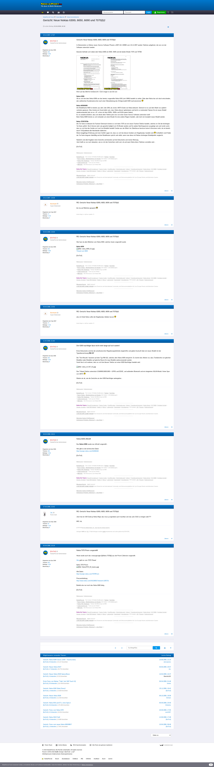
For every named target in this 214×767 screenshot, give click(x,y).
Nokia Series (146, 169)
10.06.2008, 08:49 (165, 724)
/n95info (88, 758)
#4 (172, 333)
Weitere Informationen (87, 764)
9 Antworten (52, 662)
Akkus (104, 171)
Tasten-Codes (103, 169)
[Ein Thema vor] (122, 647)
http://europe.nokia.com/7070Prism (87, 574)
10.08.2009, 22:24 (165, 660)
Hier (77, 560)
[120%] (172, 12)
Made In (99, 171)
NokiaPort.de (48, 758)
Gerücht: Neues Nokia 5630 (52, 695)
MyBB (56, 752)
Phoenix (141, 171)
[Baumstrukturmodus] (168, 27)
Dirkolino (168, 705)
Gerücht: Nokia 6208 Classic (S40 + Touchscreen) (59, 660)
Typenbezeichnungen (136, 169)
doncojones (167, 662)
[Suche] (53, 12)
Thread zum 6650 (82, 251)
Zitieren (166, 190)
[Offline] (57, 41)
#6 (172, 499)
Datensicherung (149, 171)
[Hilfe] (63, 12)
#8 (172, 634)
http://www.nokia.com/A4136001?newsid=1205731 (92, 581)
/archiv (110, 758)
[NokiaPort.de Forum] (47, 12)
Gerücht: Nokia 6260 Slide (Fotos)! (54, 688)
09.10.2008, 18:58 (165, 695)
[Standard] (168, 12)
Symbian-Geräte (161, 169)
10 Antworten (53, 712)
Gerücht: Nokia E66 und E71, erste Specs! (57, 703)
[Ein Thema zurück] (115, 647)
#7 (172, 538)
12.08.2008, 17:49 (165, 717)
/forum (57, 758)
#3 (172, 299)
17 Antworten (53, 669)
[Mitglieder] (58, 12)
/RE (82, 758)
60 (48, 523)
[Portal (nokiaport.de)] (42, 12)
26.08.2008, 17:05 (165, 710)
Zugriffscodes (111, 169)
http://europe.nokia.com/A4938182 (87, 451)
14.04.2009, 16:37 (165, 674)
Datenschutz (56, 754)
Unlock (128, 169)
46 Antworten (53, 705)
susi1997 (168, 712)
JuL (51, 512)
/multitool (96, 758)
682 (49, 52)
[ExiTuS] (45, 662)
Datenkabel (117, 171)
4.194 (49, 216)
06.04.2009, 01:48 (165, 681)
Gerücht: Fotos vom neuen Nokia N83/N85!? (57, 724)
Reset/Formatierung (92, 169)
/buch (103, 758)
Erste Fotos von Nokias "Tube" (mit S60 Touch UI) (59, 681)
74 (48, 214)
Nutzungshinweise (66, 754)
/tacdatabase (66, 758)
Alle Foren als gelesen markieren (102, 745)
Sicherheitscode (120, 169)
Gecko (169, 683)
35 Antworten (53, 683)
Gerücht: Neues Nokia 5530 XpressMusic (56, 674)
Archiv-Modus (62, 745)
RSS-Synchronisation (79, 745)
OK (211, 764)
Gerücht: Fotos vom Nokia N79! (53, 710)
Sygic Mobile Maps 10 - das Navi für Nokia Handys (96, 527)
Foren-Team (48, 745)
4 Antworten (52, 676)
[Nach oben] (171, 647)
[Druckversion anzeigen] (165, 647)
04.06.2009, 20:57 (165, 667)
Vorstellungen (125, 171)
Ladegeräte (110, 171)
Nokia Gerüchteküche (73, 17)
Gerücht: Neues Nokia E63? (52, 667)
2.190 (49, 525)
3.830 (49, 53)
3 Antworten (52, 697)
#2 (172, 225)
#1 (172, 190)
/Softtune (75, 758)
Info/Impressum (46, 754)
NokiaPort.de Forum (48, 17)
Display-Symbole (81, 171)
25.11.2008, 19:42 (165, 688)
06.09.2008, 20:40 (165, 703)
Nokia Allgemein (60, 17)
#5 (172, 427)
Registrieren (161, 12)
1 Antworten (52, 690)
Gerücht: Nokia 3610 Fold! (51, 717)
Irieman (168, 697)
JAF (137, 171)
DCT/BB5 (153, 169)
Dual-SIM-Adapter (91, 171)
